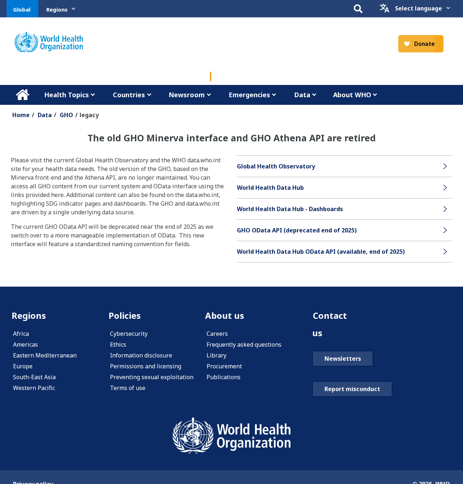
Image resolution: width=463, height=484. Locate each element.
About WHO (352, 94)
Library (216, 355)
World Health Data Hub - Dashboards (290, 209)
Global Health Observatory (276, 166)
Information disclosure (141, 355)
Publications (224, 377)
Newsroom (187, 94)
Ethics (118, 344)
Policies (125, 315)
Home (22, 95)
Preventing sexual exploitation (152, 377)
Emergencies (249, 94)
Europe (23, 366)
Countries (129, 94)
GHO (66, 115)
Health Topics (66, 94)
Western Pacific (34, 388)
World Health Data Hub (270, 188)
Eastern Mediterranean (45, 355)
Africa (21, 334)
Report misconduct (352, 389)
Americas (25, 344)
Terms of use (127, 388)
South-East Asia (34, 377)
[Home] (48, 42)
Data (302, 94)
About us (224, 315)
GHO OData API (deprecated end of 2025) (297, 230)
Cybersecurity (129, 334)
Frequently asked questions (244, 344)
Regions (57, 9)
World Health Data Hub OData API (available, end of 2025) (321, 252)
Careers (217, 334)
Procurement (224, 366)
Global (21, 9)
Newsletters (342, 359)
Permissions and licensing (145, 366)
